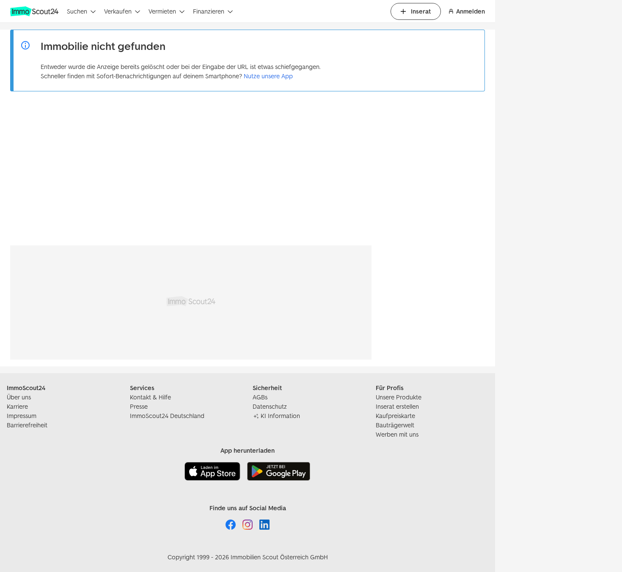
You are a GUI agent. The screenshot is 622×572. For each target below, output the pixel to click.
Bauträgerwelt (395, 425)
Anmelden (470, 11)
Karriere (17, 406)
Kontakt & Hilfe (150, 397)
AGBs (260, 397)
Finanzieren (208, 11)
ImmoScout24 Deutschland (167, 415)
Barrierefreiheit (27, 425)
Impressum (21, 415)
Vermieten (162, 11)
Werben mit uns (397, 434)
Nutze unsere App (268, 76)
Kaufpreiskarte (395, 415)
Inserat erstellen (397, 406)
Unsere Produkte (398, 397)
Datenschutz (270, 406)
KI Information (280, 415)
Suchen (77, 11)
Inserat (421, 11)
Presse (139, 406)
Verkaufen (118, 11)
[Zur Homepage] (35, 11)
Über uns (19, 397)
